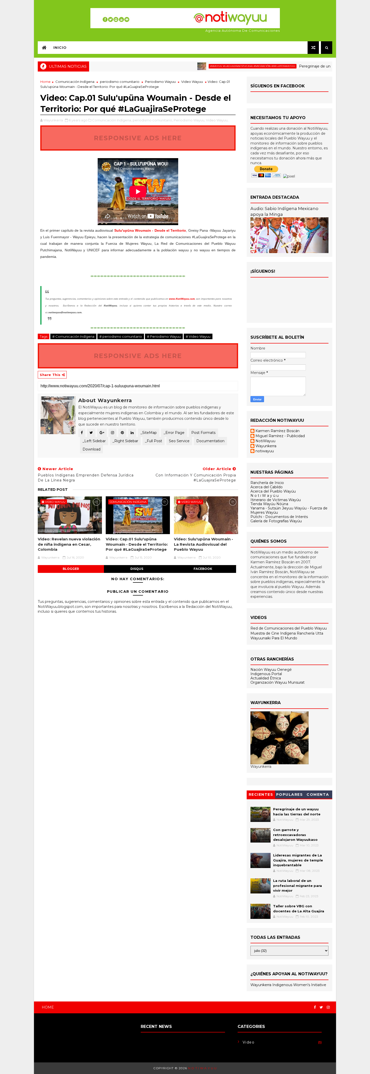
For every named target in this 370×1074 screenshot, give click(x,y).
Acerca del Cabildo (266, 487)
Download (91, 449)
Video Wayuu (192, 82)
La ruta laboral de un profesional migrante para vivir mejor (297, 885)
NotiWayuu (265, 441)
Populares (289, 794)
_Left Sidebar (94, 441)
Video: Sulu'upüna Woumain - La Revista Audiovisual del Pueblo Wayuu (203, 544)
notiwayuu (264, 451)
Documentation (210, 441)
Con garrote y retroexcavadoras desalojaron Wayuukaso (295, 835)
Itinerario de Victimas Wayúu (275, 500)
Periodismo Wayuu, (189, 120)
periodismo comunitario (119, 82)
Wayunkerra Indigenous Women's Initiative (288, 985)
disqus (136, 569)
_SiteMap (148, 432)
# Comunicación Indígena (73, 336)
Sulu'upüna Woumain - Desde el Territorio (150, 230)
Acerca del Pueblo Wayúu (273, 491)
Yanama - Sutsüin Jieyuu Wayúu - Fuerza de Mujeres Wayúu (288, 510)
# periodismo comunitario (120, 336)
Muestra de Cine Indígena (273, 633)
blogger (71, 569)
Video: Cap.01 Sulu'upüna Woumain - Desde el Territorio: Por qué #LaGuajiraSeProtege (137, 544)
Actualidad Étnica (265, 678)
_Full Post (153, 441)
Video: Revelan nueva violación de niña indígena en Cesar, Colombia (69, 544)
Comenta (318, 794)
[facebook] (315, 1007)
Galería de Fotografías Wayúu (276, 521)
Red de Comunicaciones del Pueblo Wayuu (288, 628)
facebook (203, 569)
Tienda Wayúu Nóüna (269, 504)
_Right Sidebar (125, 441)
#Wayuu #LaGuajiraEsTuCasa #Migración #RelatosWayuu (231, 66)
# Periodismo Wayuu (164, 336)
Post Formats (203, 432)
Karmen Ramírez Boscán (277, 431)
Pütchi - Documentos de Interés (279, 516)
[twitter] (321, 1007)
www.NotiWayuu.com (182, 298)
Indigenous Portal (266, 674)
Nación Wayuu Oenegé (271, 669)
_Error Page (174, 432)
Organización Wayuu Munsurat (277, 682)
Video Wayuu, (217, 120)
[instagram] (328, 1007)
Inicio (60, 47)
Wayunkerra (265, 446)
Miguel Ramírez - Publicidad (280, 436)
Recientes (261, 794)
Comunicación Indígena (74, 82)
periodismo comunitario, (153, 120)
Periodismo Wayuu (160, 82)
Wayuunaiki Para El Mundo (273, 638)
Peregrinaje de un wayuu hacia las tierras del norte (322, 66)
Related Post (53, 489)
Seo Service (179, 441)
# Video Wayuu (198, 336)
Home (45, 82)
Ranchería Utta (310, 633)
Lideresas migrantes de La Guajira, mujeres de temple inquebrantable (298, 860)
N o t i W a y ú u (264, 495)
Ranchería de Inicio (267, 482)
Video (249, 1042)
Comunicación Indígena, (112, 120)
